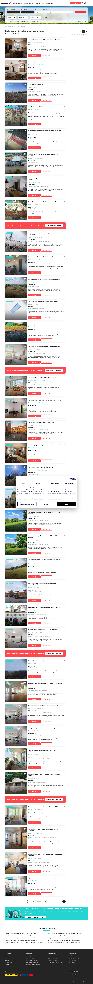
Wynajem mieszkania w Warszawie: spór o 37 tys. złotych (62, 938)
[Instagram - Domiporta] (72, 974)
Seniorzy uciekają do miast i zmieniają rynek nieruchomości (20, 933)
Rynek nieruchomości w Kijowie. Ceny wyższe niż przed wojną (21, 940)
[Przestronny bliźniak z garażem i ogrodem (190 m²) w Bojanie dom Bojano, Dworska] (16, 408)
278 (44, 901)
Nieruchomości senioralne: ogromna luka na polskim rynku (20, 935)
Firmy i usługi (37, 3)
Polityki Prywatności (83, 981)
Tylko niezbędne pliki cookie (27, 504)
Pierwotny (25, 3)
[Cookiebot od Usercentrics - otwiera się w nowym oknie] (70, 479)
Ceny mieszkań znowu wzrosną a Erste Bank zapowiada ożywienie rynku (66, 933)
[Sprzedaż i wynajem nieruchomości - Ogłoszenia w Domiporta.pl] (6, 3)
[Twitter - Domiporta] (75, 974)
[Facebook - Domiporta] (69, 974)
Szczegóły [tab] (38, 483)
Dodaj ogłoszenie (75, 3)
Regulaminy (50, 956)
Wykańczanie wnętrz (74, 958)
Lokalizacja (44, 9)
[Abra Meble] (26, 975)
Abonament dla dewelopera (33, 964)
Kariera (6, 958)
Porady (42, 3)
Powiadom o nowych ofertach (55, 225)
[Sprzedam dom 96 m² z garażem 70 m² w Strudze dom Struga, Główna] (16, 475)
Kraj (36, 9)
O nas (6, 956)
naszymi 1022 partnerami (27, 489)
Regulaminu (75, 981)
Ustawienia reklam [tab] (54, 483)
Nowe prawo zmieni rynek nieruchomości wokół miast (61, 935)
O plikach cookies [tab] (69, 483)
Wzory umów (72, 962)
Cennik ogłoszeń (30, 958)
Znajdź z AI (80, 21)
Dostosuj (46, 504)
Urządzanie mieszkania (74, 956)
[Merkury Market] (11, 975)
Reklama (7, 960)
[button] (1, 13)
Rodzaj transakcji (11, 9)
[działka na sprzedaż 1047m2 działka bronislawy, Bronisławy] (16, 93)
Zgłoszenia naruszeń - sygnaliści (55, 962)
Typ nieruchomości (25, 9)
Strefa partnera (72, 960)
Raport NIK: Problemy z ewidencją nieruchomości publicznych (64, 940)
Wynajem (20, 3)
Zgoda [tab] (23, 483)
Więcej (34, 55)
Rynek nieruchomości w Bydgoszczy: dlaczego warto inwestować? (65, 942)
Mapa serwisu (8, 962)
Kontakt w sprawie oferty (32, 960)
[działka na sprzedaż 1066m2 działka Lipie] (16, 332)
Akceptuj (66, 504)
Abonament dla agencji (32, 962)
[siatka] (80, 31)
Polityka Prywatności (53, 958)
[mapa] (86, 31)
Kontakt (7, 964)
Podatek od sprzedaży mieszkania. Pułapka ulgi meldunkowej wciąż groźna (24, 942)
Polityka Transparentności (54, 960)
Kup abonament (49, 3)
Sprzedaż (15, 3)
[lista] (83, 31)
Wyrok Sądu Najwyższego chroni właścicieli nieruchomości (20, 938)
